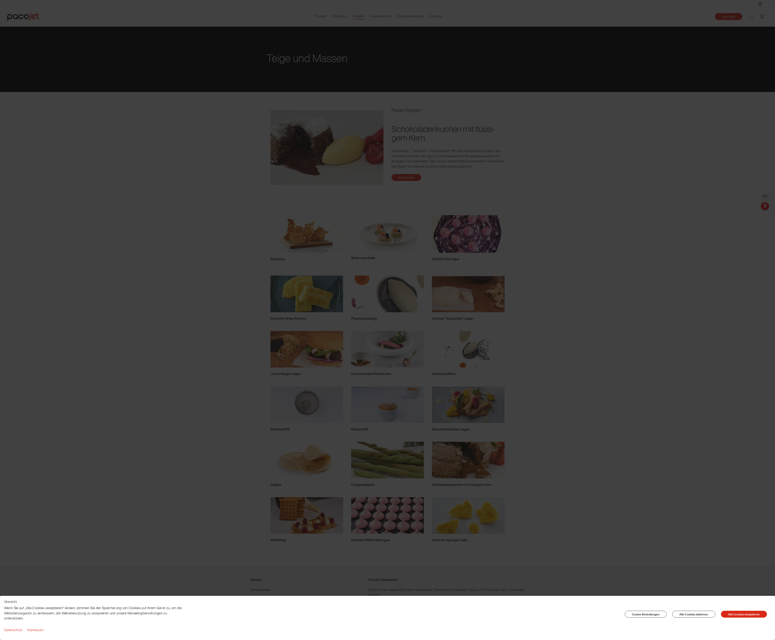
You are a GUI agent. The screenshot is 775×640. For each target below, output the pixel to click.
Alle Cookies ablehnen (693, 614)
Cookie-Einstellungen (646, 614)
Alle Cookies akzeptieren (744, 614)
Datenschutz (13, 629)
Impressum (35, 629)
